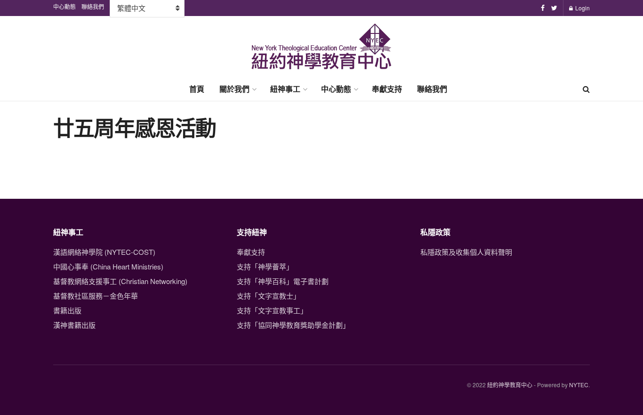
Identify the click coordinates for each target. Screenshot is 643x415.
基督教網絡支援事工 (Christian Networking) (120, 281)
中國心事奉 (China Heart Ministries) (108, 266)
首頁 (196, 88)
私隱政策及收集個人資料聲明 (466, 252)
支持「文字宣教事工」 (272, 310)
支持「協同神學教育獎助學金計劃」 (293, 325)
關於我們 (234, 88)
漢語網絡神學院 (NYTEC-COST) (104, 252)
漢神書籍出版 (74, 325)
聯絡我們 (432, 88)
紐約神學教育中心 (509, 385)
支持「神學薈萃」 (265, 266)
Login (582, 8)
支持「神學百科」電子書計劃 (283, 281)
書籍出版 (67, 310)
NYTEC (578, 385)
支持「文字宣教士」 (268, 296)
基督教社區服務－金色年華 (95, 296)
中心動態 (336, 88)
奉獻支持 (387, 88)
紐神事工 (285, 88)
